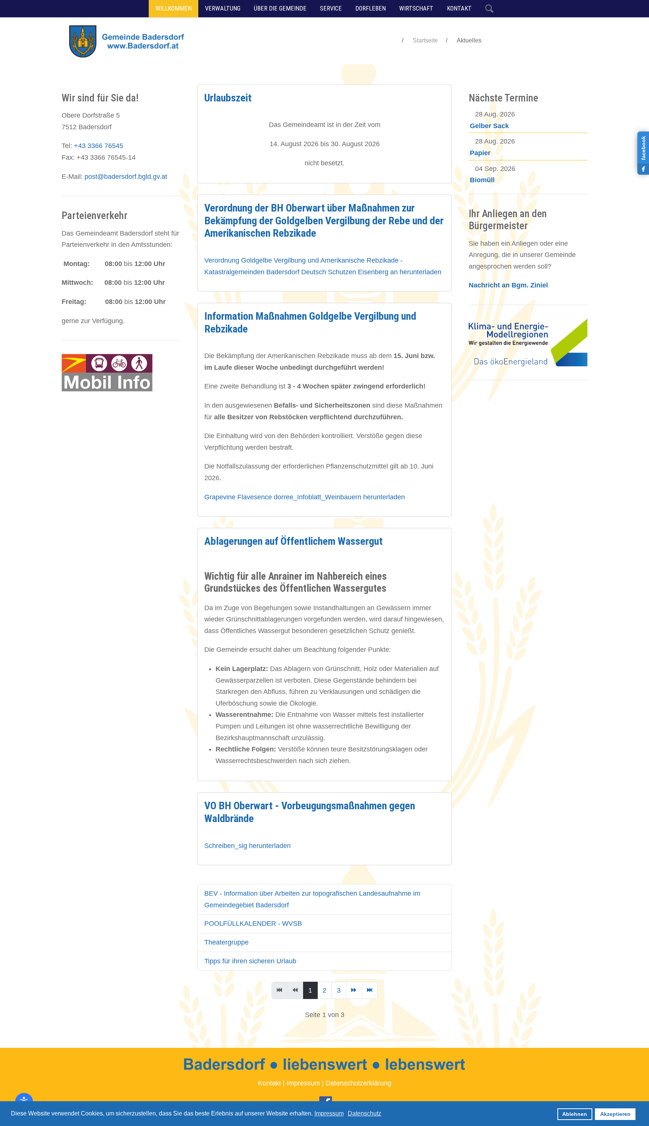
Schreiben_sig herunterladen (247, 845)
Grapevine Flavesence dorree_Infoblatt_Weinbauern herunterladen (304, 497)
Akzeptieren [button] (615, 1114)
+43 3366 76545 (98, 146)
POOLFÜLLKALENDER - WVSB (253, 923)
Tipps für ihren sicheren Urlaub (250, 961)
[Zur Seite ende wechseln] (370, 990)
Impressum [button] (329, 1113)
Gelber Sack (489, 126)
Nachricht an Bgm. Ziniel (508, 285)
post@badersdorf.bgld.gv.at (126, 176)
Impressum (303, 1083)
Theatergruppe (226, 942)
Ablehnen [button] (574, 1114)
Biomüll (482, 180)
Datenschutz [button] (364, 1113)
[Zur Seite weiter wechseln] (354, 990)
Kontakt (269, 1083)
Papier (480, 153)
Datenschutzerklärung (358, 1083)
